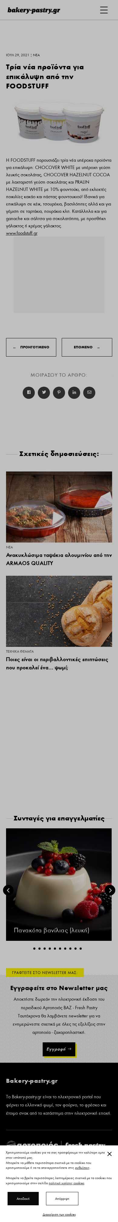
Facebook (28, 393)
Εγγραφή (56, 1049)
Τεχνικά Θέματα (20, 651)
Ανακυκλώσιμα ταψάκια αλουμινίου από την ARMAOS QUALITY (59, 559)
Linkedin (74, 393)
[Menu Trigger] (104, 10)
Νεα (9, 547)
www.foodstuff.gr (22, 233)
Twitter (43, 393)
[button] (34, 949)
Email (89, 393)
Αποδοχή (23, 1198)
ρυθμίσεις (82, 1168)
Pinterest (59, 393)
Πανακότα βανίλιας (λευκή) (52, 930)
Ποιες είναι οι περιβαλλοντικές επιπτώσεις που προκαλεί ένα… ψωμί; (57, 663)
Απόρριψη (62, 1198)
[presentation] (8, 890)
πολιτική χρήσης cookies (66, 1183)
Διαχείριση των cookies (59, 1214)
